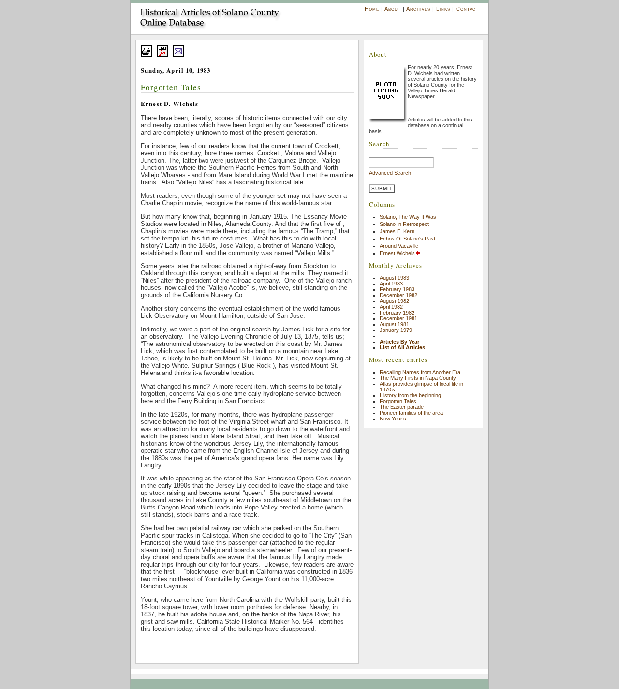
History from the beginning (410, 395)
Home (372, 9)
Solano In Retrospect (404, 224)
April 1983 (391, 283)
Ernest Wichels (397, 253)
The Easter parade (402, 407)
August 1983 (394, 278)
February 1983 (397, 289)
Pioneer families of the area (411, 413)
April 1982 (391, 307)
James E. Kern (397, 231)
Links (443, 9)
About (392, 9)
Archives (418, 9)
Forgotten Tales (398, 401)
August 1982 (394, 301)
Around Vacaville (399, 246)
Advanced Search (390, 173)
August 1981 (394, 324)
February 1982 (397, 312)
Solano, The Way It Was (408, 217)
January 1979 (396, 330)
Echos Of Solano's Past (407, 238)
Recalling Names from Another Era (420, 372)
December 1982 (398, 295)
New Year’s (393, 418)
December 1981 (398, 318)
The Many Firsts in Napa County (418, 378)
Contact (467, 9)
